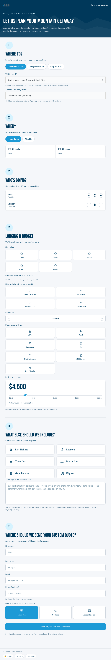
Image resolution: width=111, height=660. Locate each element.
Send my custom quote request (55, 626)
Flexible (28, 139)
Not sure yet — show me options (21, 403)
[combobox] (55, 80)
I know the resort (15, 66)
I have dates (13, 139)
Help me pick (55, 66)
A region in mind (37, 66)
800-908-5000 (101, 5)
